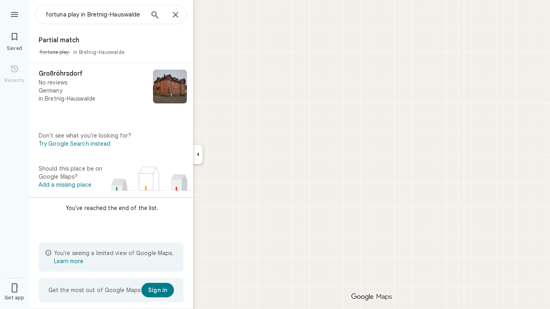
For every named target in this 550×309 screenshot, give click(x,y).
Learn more (68, 261)
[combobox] (94, 14)
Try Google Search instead (75, 143)
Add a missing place (65, 184)
